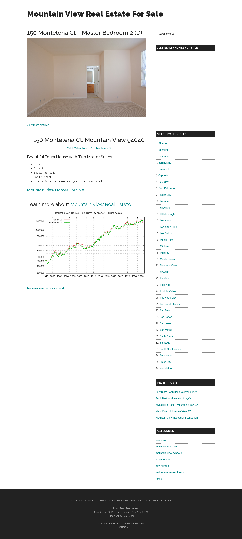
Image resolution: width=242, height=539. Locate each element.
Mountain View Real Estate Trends (153, 500)
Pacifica (164, 278)
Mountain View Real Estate (100, 204)
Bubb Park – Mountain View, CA (174, 398)
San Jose (165, 323)
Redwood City (168, 297)
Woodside (166, 368)
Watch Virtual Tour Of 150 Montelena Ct (88, 148)
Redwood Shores (170, 304)
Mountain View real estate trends (46, 288)
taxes (159, 478)
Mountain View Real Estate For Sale (95, 13)
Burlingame (164, 162)
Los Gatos (166, 233)
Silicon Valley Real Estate (121, 516)
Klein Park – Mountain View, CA (173, 411)
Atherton (163, 143)
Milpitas (164, 252)
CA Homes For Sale (133, 523)
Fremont (164, 201)
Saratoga (165, 342)
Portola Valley (168, 291)
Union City (165, 362)
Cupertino (163, 175)
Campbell (163, 169)
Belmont (163, 149)
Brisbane (163, 156)
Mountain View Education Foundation (177, 417)
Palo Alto (165, 284)
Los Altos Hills (168, 227)
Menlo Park (166, 239)
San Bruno (165, 310)
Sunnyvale (166, 355)
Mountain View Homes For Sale (55, 190)
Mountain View (168, 265)
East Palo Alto (166, 188)
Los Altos (165, 220)
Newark (164, 272)
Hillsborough (167, 214)
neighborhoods (164, 459)
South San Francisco (171, 349)
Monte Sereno (168, 259)
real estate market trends (170, 472)
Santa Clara (166, 336)
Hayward (165, 207)
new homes (162, 465)
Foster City (164, 194)
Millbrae (164, 246)
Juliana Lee (111, 508)
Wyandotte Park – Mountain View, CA (177, 404)
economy (161, 440)
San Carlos (166, 317)
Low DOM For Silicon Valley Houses (176, 392)
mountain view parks (167, 446)
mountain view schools (169, 453)
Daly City (163, 182)
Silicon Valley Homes (109, 523)
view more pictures (38, 125)
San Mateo (166, 329)
